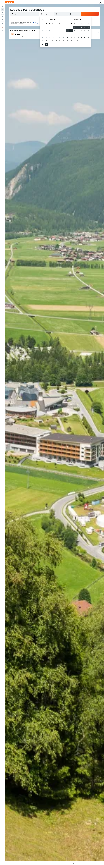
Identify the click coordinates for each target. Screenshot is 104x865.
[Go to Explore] (2, 16)
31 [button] (46, 44)
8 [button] (74, 30)
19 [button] (52, 37)
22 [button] (63, 37)
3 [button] (81, 27)
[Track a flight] (2, 19)
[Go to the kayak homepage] (9, 2)
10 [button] (46, 34)
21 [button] (59, 37)
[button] (2, 2)
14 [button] (59, 34)
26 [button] (53, 41)
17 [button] (46, 37)
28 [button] (59, 41)
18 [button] (49, 37)
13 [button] (56, 34)
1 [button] (74, 27)
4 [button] (49, 30)
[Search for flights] (2, 6)
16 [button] (42, 37)
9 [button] (42, 34)
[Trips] (2, 23)
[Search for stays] (2, 9)
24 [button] (46, 41)
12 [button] (52, 34)
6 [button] (56, 30)
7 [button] (59, 30)
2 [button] (42, 30)
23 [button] (42, 41)
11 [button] (49, 34)
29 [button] (63, 41)
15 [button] (63, 34)
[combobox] (26, 14)
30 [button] (42, 44)
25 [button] (49, 41)
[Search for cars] (2, 12)
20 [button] (56, 37)
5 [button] (88, 27)
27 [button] (56, 41)
